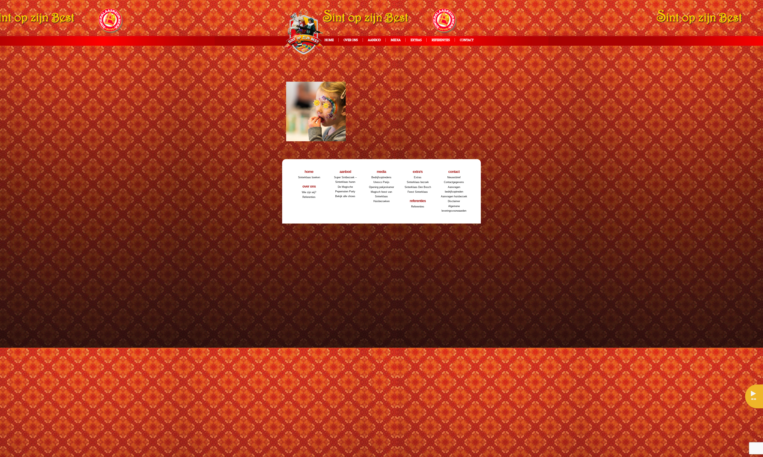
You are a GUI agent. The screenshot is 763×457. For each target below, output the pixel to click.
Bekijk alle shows (345, 196)
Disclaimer (454, 201)
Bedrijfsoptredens (381, 177)
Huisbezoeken (381, 201)
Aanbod (374, 40)
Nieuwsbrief (454, 177)
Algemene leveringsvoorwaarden (454, 208)
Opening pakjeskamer (381, 187)
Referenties (441, 40)
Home (329, 40)
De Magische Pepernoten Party (345, 189)
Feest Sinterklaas (418, 191)
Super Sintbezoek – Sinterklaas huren (345, 179)
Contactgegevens (454, 182)
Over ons (351, 40)
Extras (416, 40)
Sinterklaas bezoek (418, 182)
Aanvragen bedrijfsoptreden (454, 189)
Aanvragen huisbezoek (454, 196)
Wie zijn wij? (309, 192)
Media (396, 40)
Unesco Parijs (381, 182)
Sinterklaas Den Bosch (418, 187)
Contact (466, 40)
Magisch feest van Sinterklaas (381, 194)
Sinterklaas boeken (309, 177)
